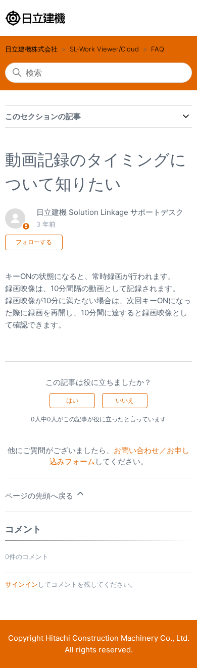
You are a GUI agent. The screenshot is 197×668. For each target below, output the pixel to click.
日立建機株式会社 (31, 49)
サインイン (21, 584)
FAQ (157, 49)
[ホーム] (35, 18)
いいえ (125, 400)
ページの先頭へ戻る (40, 495)
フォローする (34, 242)
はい (72, 400)
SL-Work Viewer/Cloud (104, 49)
